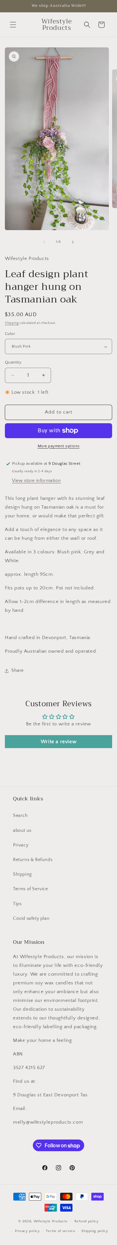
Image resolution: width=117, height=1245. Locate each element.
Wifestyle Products (51, 1221)
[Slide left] (44, 242)
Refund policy (86, 1221)
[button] (13, 25)
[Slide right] (73, 242)
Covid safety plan (31, 918)
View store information (36, 480)
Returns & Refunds (32, 859)
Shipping (12, 323)
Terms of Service (30, 889)
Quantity (13, 362)
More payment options (59, 446)
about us (22, 830)
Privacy (20, 845)
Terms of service (60, 1231)
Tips (17, 903)
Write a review (58, 742)
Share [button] (17, 670)
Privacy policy (27, 1231)
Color (10, 333)
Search (20, 815)
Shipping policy (94, 1231)
